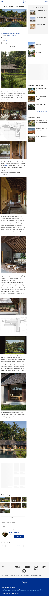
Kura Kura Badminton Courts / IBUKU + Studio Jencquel (41, 98)
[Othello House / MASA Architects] (31, 45)
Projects (13, 546)
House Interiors (9, 33)
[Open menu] (2, 1)
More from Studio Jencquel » (42, 111)
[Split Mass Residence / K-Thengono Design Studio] (31, 123)
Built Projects (19, 546)
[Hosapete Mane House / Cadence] (32, 12)
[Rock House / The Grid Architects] (31, 53)
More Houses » (45, 57)
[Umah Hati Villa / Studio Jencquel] (2, 499)
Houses (3, 33)
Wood (3, 546)
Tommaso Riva (13, 43)
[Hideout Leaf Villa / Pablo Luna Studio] (31, 139)
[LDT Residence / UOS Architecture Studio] (32, 19)
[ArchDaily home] (24, 2)
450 (7, 38)
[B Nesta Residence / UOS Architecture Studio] (31, 131)
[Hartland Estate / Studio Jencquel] (31, 91)
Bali (6, 165)
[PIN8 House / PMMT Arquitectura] (32, 26)
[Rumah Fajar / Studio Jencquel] (31, 107)
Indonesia (17, 33)
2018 (7, 40)
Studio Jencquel (12, 35)
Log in (46, 1)
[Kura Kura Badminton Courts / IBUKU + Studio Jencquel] (31, 99)
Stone (8, 546)
